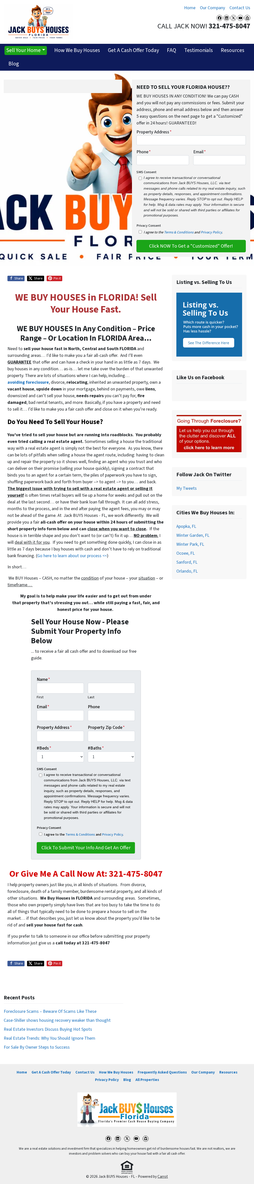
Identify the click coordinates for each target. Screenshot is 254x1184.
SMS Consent (146, 172)
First (40, 697)
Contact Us (239, 8)
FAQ (171, 50)
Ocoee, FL (185, 553)
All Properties (147, 1079)
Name (43, 679)
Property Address (154, 132)
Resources (232, 50)
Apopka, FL (186, 526)
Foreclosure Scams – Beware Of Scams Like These (50, 1011)
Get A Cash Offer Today (133, 50)
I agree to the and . (84, 834)
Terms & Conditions (178, 232)
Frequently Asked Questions (162, 1072)
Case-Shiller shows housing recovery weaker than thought (57, 1020)
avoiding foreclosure (28, 382)
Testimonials (198, 50)
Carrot (163, 1176)
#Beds (44, 748)
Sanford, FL (186, 562)
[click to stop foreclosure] (209, 434)
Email (199, 152)
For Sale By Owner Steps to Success (37, 1047)
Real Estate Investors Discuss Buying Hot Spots (48, 1029)
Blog (13, 64)
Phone (143, 152)
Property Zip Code (106, 727)
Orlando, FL (187, 571)
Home (189, 8)
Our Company (212, 8)
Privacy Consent (148, 225)
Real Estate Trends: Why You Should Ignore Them (49, 1038)
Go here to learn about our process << (72, 556)
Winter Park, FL (190, 544)
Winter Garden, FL (192, 535)
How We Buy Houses (77, 50)
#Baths (96, 748)
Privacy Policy (211, 232)
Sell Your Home (23, 50)
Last (91, 697)
